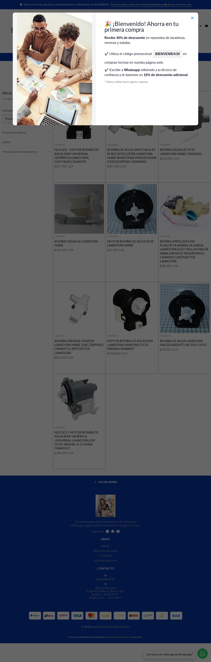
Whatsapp (132, 70)
